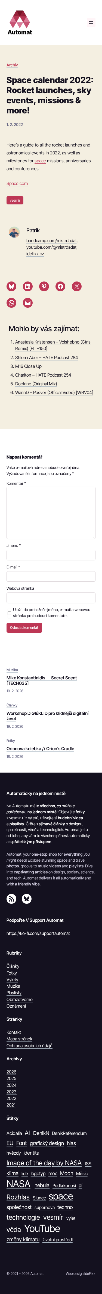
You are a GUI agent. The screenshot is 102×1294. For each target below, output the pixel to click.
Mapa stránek (19, 1038)
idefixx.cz (35, 253)
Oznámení (16, 1006)
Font (21, 1143)
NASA (18, 1183)
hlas (71, 1143)
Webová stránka (20, 588)
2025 (11, 1078)
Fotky (11, 740)
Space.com (17, 183)
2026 (11, 1072)
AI (27, 1132)
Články (12, 705)
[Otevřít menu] (91, 22)
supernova (45, 1207)
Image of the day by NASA (44, 1163)
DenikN (41, 1133)
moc (52, 1173)
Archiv (12, 65)
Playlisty (14, 992)
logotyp (38, 1173)
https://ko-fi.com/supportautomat (38, 933)
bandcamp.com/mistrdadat (51, 240)
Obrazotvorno (20, 999)
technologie (23, 1217)
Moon (66, 1173)
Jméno (14, 545)
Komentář (16, 483)
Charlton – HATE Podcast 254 (43, 375)
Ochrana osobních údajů (29, 1045)
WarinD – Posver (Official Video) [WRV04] (54, 392)
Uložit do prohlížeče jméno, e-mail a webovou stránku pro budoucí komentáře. (51, 612)
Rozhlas (18, 1197)
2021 (11, 1105)
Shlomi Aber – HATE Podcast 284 (46, 357)
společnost (19, 1207)
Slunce (39, 1198)
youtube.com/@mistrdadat (51, 247)
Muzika (12, 670)
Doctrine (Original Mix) (36, 383)
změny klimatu (23, 1239)
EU (10, 1143)
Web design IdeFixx (80, 1273)
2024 (12, 1085)
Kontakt (14, 1032)
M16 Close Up (28, 366)
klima (12, 1173)
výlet (70, 1218)
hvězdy (14, 1153)
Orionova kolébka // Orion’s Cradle (40, 748)
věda (14, 1229)
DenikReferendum (69, 1133)
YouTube (42, 1228)
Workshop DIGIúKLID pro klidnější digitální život (48, 716)
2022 (11, 1098)
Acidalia (14, 1133)
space (40, 160)
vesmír (15, 200)
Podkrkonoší (64, 1185)
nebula (42, 1185)
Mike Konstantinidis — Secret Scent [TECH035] (42, 680)
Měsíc (82, 1173)
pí (80, 1185)
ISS (88, 1163)
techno (65, 1207)
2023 (12, 1092)
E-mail (13, 567)
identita (31, 1153)
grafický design (47, 1143)
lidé (24, 1173)
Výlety (12, 979)
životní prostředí (57, 1239)
